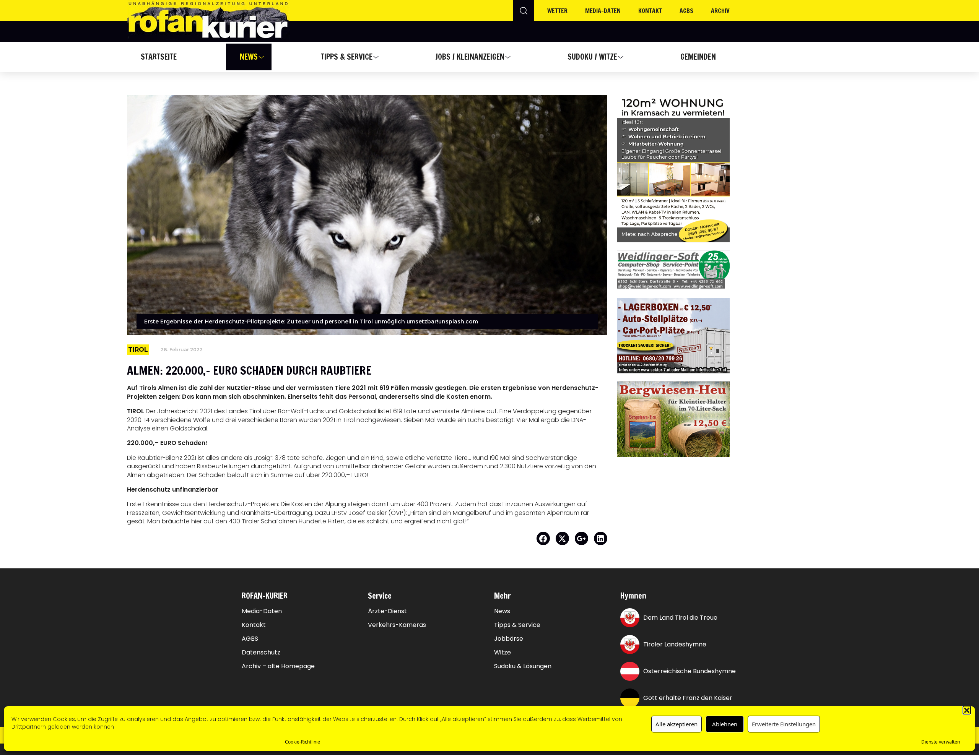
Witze (502, 652)
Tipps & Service (346, 56)
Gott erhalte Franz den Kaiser (687, 697)
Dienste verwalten (940, 741)
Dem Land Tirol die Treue (680, 617)
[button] (967, 710)
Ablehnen (724, 724)
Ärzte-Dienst (387, 611)
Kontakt (650, 10)
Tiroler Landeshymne (674, 644)
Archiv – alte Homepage (278, 666)
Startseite (159, 56)
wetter (557, 10)
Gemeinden (698, 56)
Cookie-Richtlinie (302, 741)
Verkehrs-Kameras (397, 625)
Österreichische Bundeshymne (689, 671)
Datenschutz (261, 652)
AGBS (686, 10)
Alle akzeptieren (676, 724)
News (249, 56)
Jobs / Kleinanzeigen (469, 56)
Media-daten (603, 10)
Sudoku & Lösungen (522, 666)
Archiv (720, 10)
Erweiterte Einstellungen (784, 724)
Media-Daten (262, 611)
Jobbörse (508, 639)
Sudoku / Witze (592, 56)
